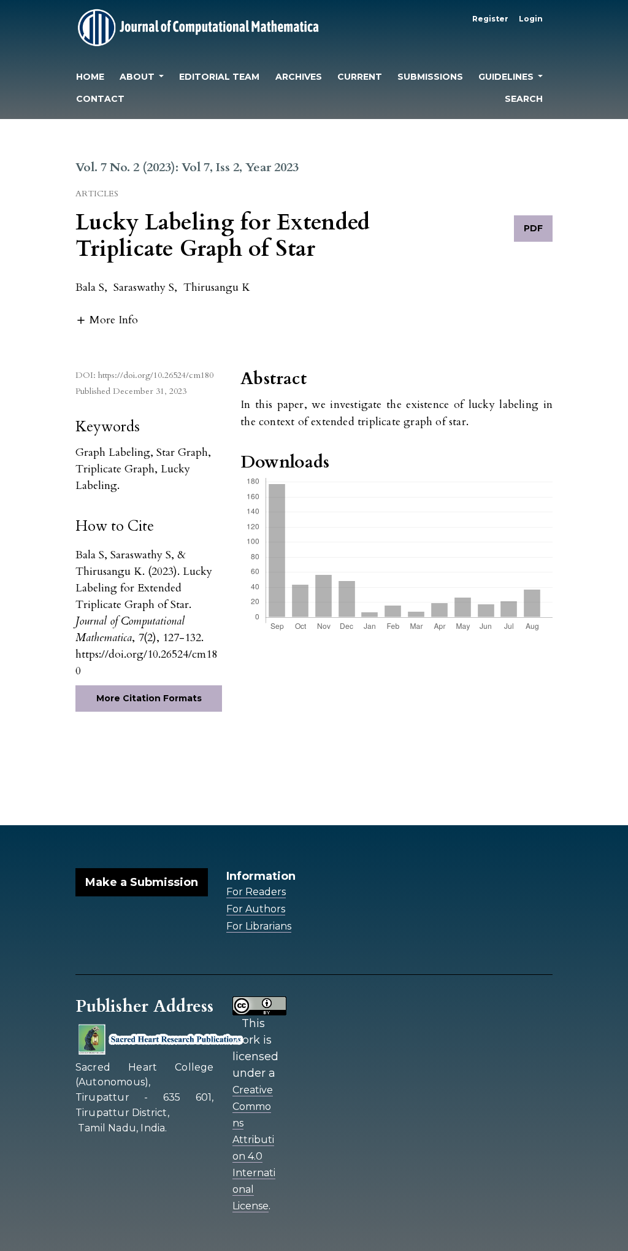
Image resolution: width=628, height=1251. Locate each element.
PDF (533, 228)
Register (490, 18)
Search (524, 98)
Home (90, 76)
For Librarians (258, 926)
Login (531, 18)
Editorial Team (219, 76)
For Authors (255, 909)
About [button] (138, 76)
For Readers (256, 892)
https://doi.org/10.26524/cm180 (155, 375)
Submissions (430, 76)
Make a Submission (141, 882)
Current (359, 76)
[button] (106, 319)
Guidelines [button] (507, 76)
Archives (298, 76)
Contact (100, 98)
